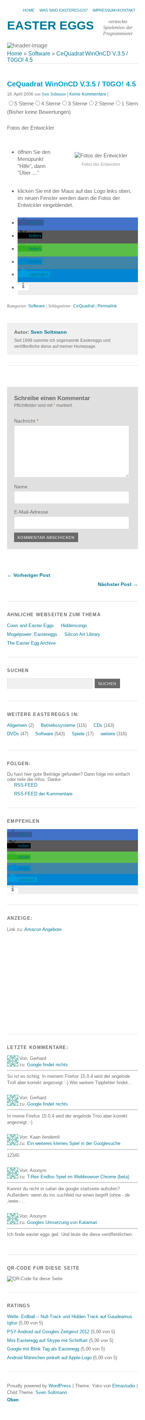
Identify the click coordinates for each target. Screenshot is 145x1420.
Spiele (78, 733)
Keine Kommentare (87, 94)
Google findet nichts (47, 1064)
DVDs (13, 733)
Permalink (107, 306)
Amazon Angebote (43, 929)
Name (20, 486)
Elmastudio (123, 1385)
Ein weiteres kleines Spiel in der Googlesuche (73, 1143)
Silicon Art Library (82, 634)
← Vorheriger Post (28, 575)
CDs (98, 725)
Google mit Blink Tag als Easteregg (43, 1348)
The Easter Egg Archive (31, 643)
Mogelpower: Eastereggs (32, 634)
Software (36, 306)
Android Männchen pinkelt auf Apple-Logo (49, 1357)
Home (28, 10)
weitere (108, 733)
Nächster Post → (118, 584)
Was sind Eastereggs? (63, 10)
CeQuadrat (83, 306)
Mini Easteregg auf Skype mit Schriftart (47, 1340)
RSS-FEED (25, 785)
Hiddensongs (74, 625)
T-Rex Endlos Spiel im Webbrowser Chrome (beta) (78, 1176)
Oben (13, 1399)
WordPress (60, 1385)
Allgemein (17, 725)
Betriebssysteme (58, 725)
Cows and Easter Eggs (30, 625)
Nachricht (26, 421)
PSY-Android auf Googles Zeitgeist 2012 (48, 1331)
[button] (31, 223)
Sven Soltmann (54, 94)
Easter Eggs (50, 25)
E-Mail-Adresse (31, 512)
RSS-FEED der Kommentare (43, 793)
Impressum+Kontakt (114, 10)
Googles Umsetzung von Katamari (62, 1222)
